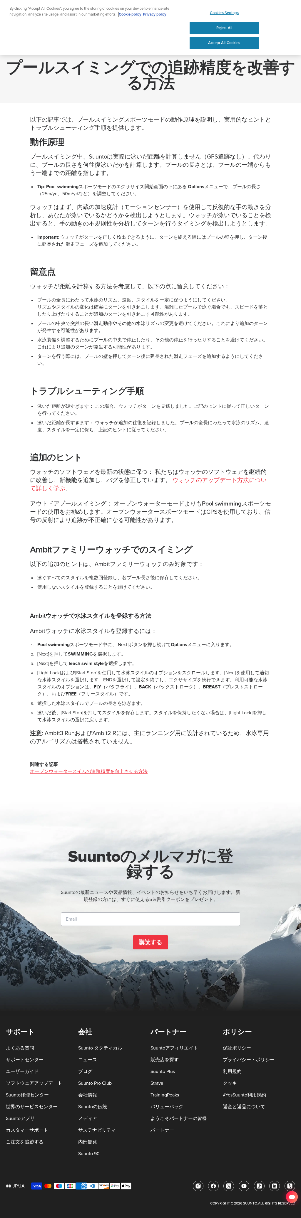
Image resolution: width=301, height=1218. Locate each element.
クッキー (232, 1083)
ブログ (85, 1071)
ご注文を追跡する (25, 1142)
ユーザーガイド (22, 1071)
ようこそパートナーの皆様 (178, 1118)
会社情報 (87, 1095)
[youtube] (244, 1186)
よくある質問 (20, 1048)
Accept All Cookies (224, 43)
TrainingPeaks (164, 1095)
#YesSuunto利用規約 (244, 1095)
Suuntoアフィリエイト (174, 1048)
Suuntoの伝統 (92, 1106)
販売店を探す (164, 1059)
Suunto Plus (162, 1071)
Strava (156, 1083)
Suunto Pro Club (95, 1083)
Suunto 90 (89, 1153)
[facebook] (213, 1186)
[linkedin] (274, 1186)
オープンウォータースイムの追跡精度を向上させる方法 (89, 771)
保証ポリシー (237, 1048)
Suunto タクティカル (100, 1048)
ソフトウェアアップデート (34, 1083)
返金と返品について (244, 1106)
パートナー (162, 1130)
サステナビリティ (97, 1130)
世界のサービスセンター (32, 1106)
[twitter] (228, 1186)
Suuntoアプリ (20, 1118)
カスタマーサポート (27, 1130)
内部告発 (87, 1142)
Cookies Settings (224, 13)
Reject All (224, 28)
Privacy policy (154, 14)
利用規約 (232, 1071)
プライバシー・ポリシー (249, 1059)
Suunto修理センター (27, 1095)
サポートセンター (25, 1059)
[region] (150, 27)
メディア (87, 1118)
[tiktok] (259, 1186)
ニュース (87, 1059)
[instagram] (198, 1186)
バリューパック (166, 1106)
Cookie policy (130, 14)
